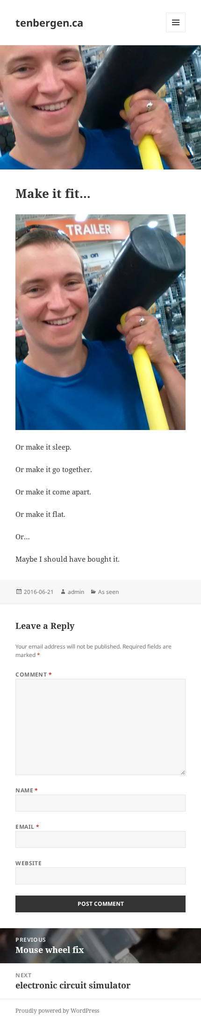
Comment (33, 674)
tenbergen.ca (49, 22)
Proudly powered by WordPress (57, 1011)
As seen (108, 592)
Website (28, 863)
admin (76, 592)
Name (26, 790)
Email (27, 827)
